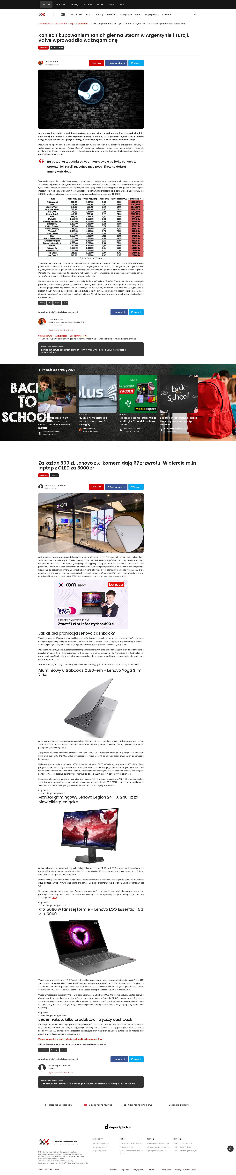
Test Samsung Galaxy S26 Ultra (130, 1143)
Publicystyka (126, 14)
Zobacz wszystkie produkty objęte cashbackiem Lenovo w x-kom (70, 1039)
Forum (138, 14)
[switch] (62, 14)
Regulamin (125, 1170)
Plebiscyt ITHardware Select (185, 1170)
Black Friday (166, 1170)
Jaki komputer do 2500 (101, 1143)
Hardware (60, 4)
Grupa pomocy (152, 14)
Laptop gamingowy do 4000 (157, 1151)
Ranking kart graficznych (183, 1143)
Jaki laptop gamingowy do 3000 (158, 1147)
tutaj (54, 897)
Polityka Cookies (139, 1170)
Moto (122, 4)
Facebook (52, 325)
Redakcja (113, 1170)
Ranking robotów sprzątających (185, 1151)
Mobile (100, 4)
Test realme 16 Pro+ (126, 1147)
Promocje (54, 1050)
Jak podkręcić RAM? (99, 1151)
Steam (57, 303)
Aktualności (76, 14)
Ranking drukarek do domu (183, 1147)
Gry (50, 303)
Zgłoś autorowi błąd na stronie (61, 330)
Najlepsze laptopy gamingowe (158, 1143)
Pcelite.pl (166, 14)
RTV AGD (88, 4)
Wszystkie (46, 4)
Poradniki (111, 14)
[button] (195, 14)
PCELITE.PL (153, 1170)
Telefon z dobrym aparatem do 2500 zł (130, 1152)
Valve (65, 303)
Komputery (43, 1050)
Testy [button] (88, 14)
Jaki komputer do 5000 (101, 1147)
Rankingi (100, 14)
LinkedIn (60, 325)
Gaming (74, 4)
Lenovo (63, 1050)
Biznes (112, 4)
